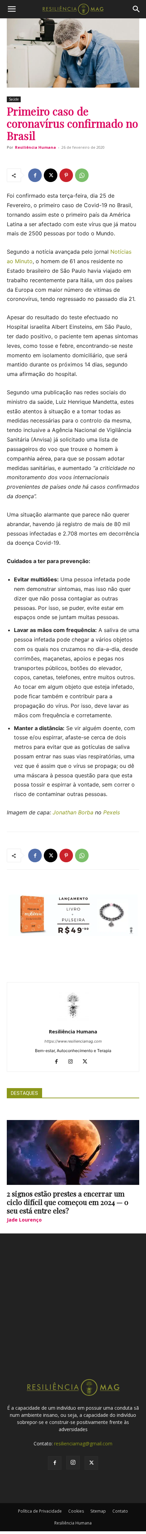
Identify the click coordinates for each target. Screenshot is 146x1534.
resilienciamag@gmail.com (83, 1443)
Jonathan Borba (73, 812)
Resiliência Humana (35, 147)
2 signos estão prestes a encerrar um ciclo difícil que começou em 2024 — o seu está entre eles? (67, 1202)
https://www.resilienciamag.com (73, 1041)
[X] (50, 175)
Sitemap (98, 1511)
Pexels (111, 812)
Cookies (76, 1511)
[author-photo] (73, 1022)
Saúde (14, 99)
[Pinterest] (66, 175)
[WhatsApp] (82, 175)
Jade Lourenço (24, 1219)
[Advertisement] (73, 1312)
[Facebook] (35, 175)
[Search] (136, 9)
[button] (11, 9)
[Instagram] (73, 1062)
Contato (120, 1511)
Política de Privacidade (40, 1511)
